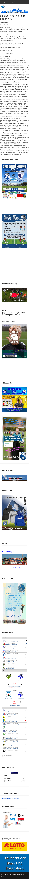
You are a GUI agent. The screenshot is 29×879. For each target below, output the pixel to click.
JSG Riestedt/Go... (8, 724)
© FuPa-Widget (24, 753)
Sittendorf (14, 654)
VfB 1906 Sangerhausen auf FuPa (7, 756)
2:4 (25, 667)
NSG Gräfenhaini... (8, 698)
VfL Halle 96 (14, 658)
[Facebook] (14, 1)
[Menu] (27, 6)
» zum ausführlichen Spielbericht (15, 686)
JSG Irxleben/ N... (8, 748)
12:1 (25, 654)
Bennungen (7, 711)
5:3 (24, 640)
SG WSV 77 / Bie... (8, 641)
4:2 (25, 657)
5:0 (24, 643)
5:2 (25, 647)
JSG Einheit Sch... (8, 680)
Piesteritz (13, 734)
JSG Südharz (7, 731)
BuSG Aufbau (15, 728)
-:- (25, 650)
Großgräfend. (14, 651)
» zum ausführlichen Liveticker (14, 705)
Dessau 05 (14, 661)
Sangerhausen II (15, 648)
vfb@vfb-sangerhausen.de (18, 2)
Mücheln (6, 717)
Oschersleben (7, 665)
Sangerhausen (15, 641)
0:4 (25, 661)
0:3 (25, 664)
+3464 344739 (8, 2)
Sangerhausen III (20, 680)
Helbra (6, 668)
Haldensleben (14, 721)
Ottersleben (7, 738)
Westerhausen (7, 644)
